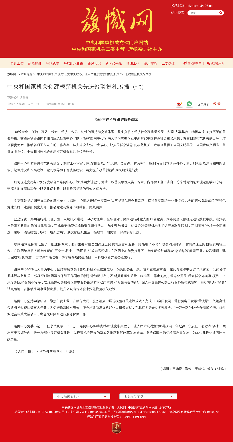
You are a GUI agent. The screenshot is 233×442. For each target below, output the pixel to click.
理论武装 (52, 63)
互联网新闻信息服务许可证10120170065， (141, 412)
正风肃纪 (94, 63)
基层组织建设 (73, 63)
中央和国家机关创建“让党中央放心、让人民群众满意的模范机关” (79, 74)
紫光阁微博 (194, 63)
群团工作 (132, 63)
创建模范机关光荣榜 (138, 74)
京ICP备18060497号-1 (52, 412)
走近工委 (17, 63)
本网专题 (26, 74)
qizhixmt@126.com (201, 5)
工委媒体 (168, 63)
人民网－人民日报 (27, 104)
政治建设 (34, 63)
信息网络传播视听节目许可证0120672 (194, 412)
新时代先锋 (113, 63)
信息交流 (150, 63)
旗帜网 (11, 74)
